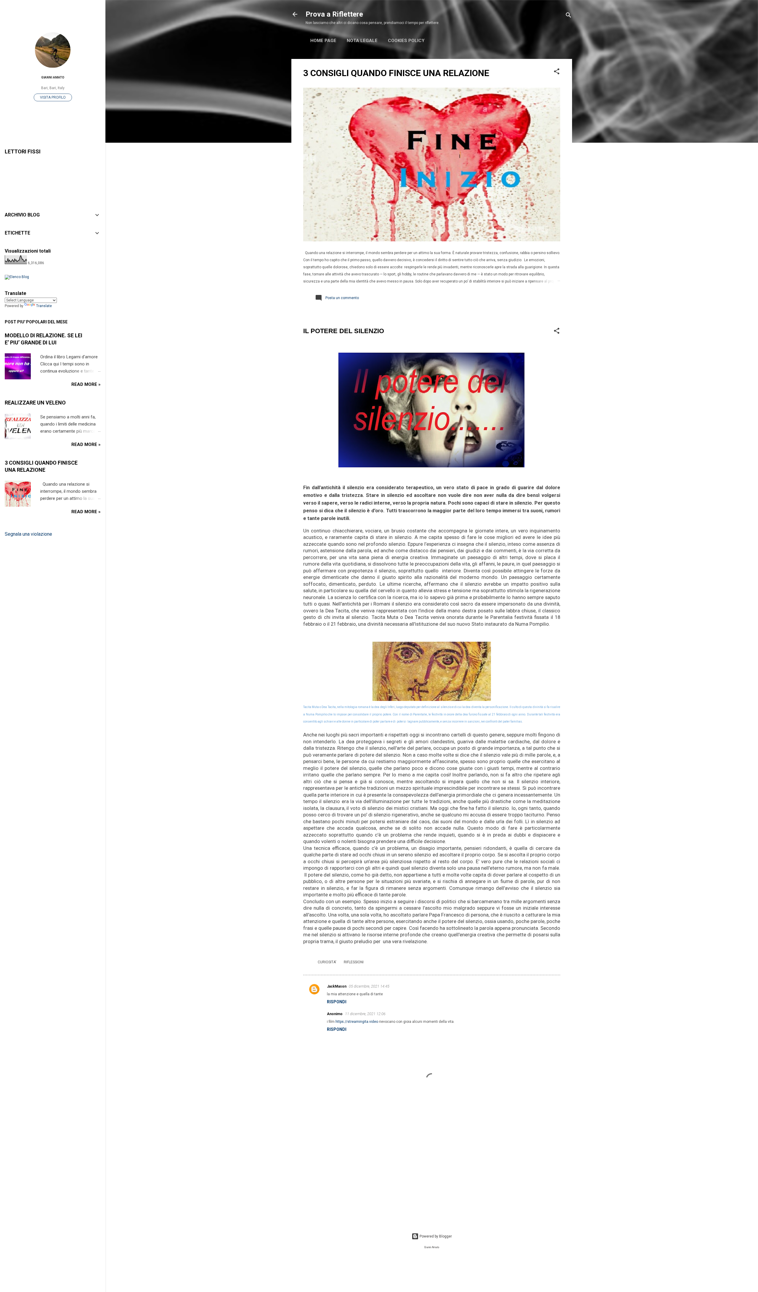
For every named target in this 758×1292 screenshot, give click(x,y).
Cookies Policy (406, 40)
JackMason (336, 986)
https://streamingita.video (356, 1022)
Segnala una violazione (28, 534)
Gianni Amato (52, 77)
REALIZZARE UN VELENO (35, 402)
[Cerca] (568, 16)
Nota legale (362, 40)
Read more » (86, 384)
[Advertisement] (431, 1169)
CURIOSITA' (327, 962)
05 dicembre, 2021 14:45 (369, 986)
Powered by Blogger (435, 1236)
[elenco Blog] (17, 277)
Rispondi (336, 1001)
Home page (323, 40)
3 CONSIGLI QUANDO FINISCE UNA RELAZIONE (396, 73)
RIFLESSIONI (354, 962)
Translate (44, 306)
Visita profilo (53, 97)
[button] (556, 72)
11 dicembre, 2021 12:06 (365, 1014)
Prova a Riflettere (334, 14)
